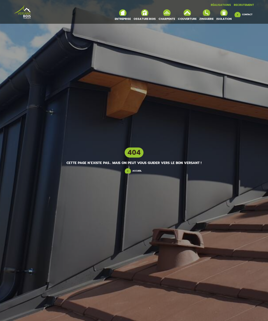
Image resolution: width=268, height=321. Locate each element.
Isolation (224, 19)
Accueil (137, 171)
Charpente (167, 19)
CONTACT (247, 14)
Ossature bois (145, 19)
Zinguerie (206, 19)
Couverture (187, 19)
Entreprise (123, 19)
